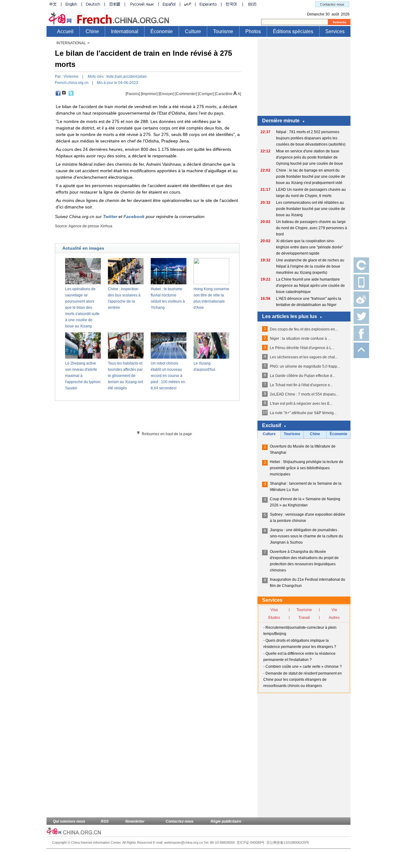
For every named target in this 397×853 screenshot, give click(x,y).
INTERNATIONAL (71, 43)
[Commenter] (186, 94)
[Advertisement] (158, 418)
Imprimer (149, 94)
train (118, 76)
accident (130, 76)
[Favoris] (133, 94)
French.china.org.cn (71, 83)
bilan (142, 76)
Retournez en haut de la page (167, 434)
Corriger (206, 94)
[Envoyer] (166, 94)
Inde (110, 76)
